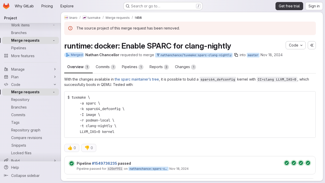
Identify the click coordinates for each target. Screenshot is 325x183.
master (253, 55)
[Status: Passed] (72, 163)
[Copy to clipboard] (309, 97)
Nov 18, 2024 (272, 55)
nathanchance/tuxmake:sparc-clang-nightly (195, 55)
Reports (158, 67)
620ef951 (115, 169)
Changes (184, 67)
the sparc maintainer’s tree (137, 79)
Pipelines (132, 67)
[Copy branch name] (236, 55)
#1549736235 (104, 163)
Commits (105, 67)
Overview (77, 67)
